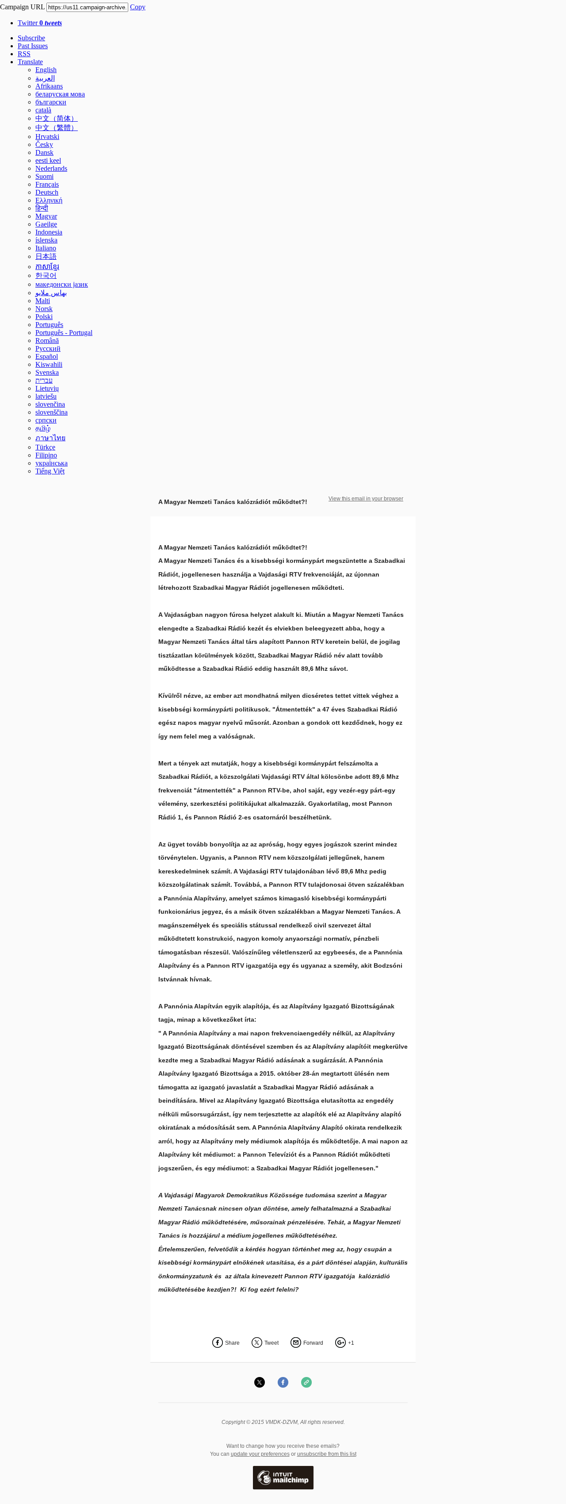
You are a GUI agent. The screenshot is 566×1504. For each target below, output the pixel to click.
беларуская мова (60, 94)
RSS (24, 54)
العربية (45, 78)
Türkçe (45, 447)
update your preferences (260, 1454)
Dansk (44, 152)
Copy (137, 7)
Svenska (47, 372)
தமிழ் (42, 428)
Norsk (44, 308)
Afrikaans (49, 86)
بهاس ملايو (51, 292)
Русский (48, 348)
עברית (44, 380)
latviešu (46, 396)
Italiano (45, 248)
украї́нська (51, 463)
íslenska (46, 240)
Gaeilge (46, 224)
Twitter (40, 23)
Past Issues (33, 46)
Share (232, 1343)
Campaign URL (22, 7)
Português (49, 324)
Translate (30, 61)
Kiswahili (48, 364)
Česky (44, 144)
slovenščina (51, 412)
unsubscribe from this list (326, 1454)
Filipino (46, 455)
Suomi (44, 176)
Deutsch (46, 192)
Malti (42, 300)
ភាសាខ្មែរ (47, 266)
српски (46, 420)
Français (47, 184)
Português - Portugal (63, 332)
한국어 (46, 275)
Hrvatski (47, 136)
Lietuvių (47, 388)
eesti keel (48, 160)
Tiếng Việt (50, 471)
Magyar (46, 216)
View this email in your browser (366, 499)
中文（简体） (56, 118)
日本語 (46, 256)
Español (46, 356)
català (43, 110)
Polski (44, 316)
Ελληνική (48, 200)
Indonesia (48, 232)
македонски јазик (61, 284)
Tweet (271, 1343)
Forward (313, 1343)
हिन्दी (41, 208)
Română (47, 340)
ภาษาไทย (50, 438)
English (46, 69)
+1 (351, 1343)
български (50, 102)
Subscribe (31, 38)
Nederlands (51, 168)
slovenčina (50, 404)
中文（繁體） (56, 127)
